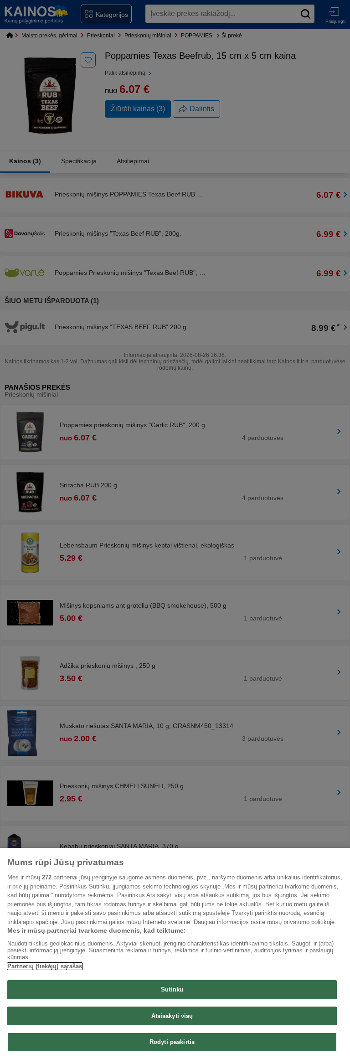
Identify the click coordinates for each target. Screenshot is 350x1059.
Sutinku (172, 989)
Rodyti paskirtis (172, 1041)
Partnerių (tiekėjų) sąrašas (44, 966)
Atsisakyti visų (172, 1016)
